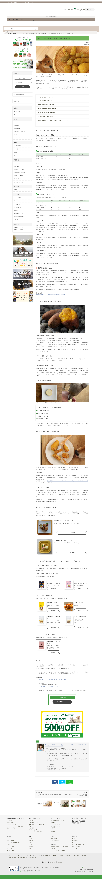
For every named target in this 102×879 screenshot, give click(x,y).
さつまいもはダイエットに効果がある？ (47, 112)
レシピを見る (72, 532)
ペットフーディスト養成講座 (58, 850)
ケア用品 (9, 848)
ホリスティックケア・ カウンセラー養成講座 (19, 228)
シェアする (55, 783)
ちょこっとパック (18, 114)
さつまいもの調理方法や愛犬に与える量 (47, 108)
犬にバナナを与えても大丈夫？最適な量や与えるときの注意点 (51, 679)
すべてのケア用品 (18, 145)
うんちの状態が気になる (78, 844)
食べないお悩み (17, 197)
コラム (44, 33)
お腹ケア (16, 210)
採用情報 (53, 831)
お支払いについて (33, 822)
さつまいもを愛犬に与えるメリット (46, 100)
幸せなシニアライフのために (25, 855)
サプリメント (17, 138)
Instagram (60, 862)
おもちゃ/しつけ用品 (19, 169)
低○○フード (16, 201)
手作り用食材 (17, 128)
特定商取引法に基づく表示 (57, 820)
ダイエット (44, 189)
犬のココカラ (12, 855)
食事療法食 (16, 125)
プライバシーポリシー (56, 824)
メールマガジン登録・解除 (35, 831)
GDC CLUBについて (12, 824)
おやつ (15, 134)
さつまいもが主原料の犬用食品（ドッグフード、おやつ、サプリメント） (55, 120)
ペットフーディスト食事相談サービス (50, 16)
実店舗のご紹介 (11, 828)
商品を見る (53, 588)
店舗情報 (61, 855)
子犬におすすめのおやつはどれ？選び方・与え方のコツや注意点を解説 (75, 794)
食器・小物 (16, 166)
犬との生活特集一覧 (37, 33)
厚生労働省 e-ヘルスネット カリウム (49, 686)
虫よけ (15, 152)
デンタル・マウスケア (19, 213)
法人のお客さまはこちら (34, 857)
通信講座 (84, 855)
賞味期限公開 (10, 822)
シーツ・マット (17, 163)
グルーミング (76, 855)
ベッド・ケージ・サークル (20, 178)
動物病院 (67, 855)
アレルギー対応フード (19, 204)
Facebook (52, 862)
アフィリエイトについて (57, 830)
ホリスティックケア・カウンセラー (65, 744)
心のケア (16, 155)
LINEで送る (69, 783)
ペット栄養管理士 (79, 744)
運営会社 (53, 822)
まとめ (39, 124)
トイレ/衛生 (16, 149)
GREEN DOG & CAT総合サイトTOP (16, 826)
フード (15, 122)
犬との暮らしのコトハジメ (49, 855)
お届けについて (33, 820)
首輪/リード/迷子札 (18, 175)
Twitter (45, 862)
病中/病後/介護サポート (19, 182)
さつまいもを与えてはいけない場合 (46, 104)
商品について (32, 826)
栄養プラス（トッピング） (13, 842)
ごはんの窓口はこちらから (62, 701)
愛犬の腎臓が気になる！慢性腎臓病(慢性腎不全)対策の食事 (50, 294)
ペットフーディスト (50, 744)
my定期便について (33, 828)
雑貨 (30, 848)
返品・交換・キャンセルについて (37, 824)
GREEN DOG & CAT (12, 33)
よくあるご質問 (33, 830)
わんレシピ (37, 855)
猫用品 (15, 190)
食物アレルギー (76, 846)
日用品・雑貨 (10, 850)
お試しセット (17, 111)
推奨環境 (53, 828)
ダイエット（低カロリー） (20, 207)
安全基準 (9, 820)
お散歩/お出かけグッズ (19, 172)
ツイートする (62, 783)
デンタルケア (75, 848)
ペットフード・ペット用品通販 (25, 33)
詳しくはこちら (24, 871)
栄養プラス (31, 840)
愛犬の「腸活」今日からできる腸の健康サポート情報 (49, 794)
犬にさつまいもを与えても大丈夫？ (46, 97)
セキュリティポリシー (56, 826)
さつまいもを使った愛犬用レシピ (45, 116)
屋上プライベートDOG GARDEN (17, 857)
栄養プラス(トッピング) (19, 131)
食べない (74, 838)
